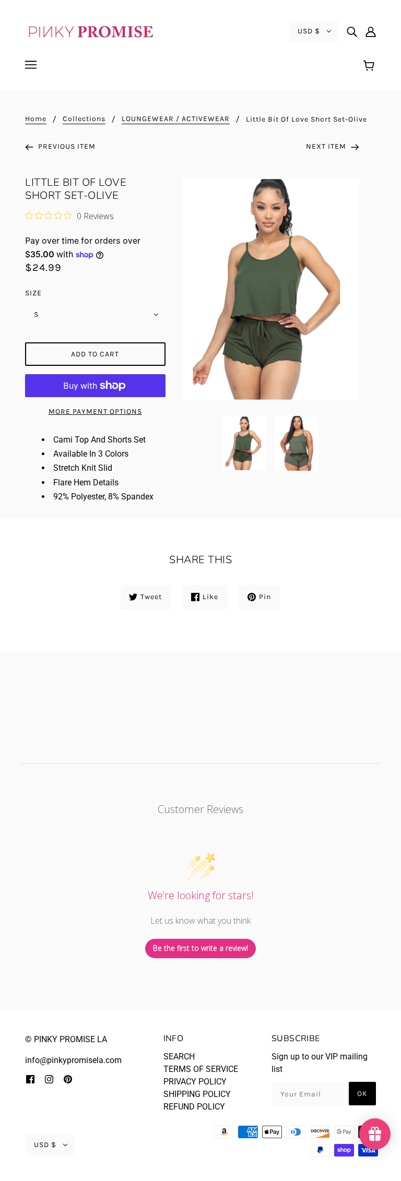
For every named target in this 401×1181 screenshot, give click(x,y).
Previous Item (66, 146)
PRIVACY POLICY (195, 1082)
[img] (352, 31)
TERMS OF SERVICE (200, 1069)
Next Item (327, 146)
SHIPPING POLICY (197, 1094)
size (33, 293)
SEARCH (179, 1056)
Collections (84, 119)
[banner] (90, 30)
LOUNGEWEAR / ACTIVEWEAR (176, 119)
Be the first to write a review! (200, 948)
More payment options (95, 411)
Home (35, 119)
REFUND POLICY (194, 1107)
